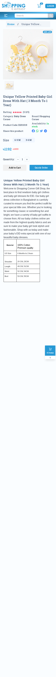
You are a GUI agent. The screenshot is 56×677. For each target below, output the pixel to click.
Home (10, 24)
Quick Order (41, 167)
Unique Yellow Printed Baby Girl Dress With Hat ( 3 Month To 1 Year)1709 (34, 24)
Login (50, 6)
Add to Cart (15, 167)
